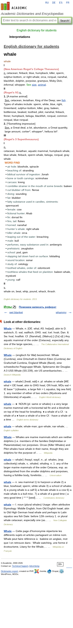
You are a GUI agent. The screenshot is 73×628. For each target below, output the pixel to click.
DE (54, 2)
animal (42, 84)
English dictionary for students (37, 30)
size (34, 84)
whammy (61, 312)
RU (47, 2)
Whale (8, 328)
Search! (64, 20)
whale (7, 381)
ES (61, 2)
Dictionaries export (9, 571)
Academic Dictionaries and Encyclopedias (32, 14)
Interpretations (19, 36)
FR (67, 2)
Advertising (34, 566)
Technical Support (20, 566)
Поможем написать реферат (37, 306)
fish (64, 100)
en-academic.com (14, 6)
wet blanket (16, 312)
